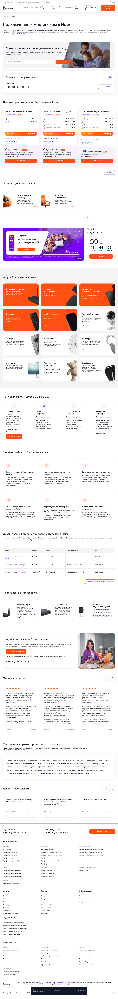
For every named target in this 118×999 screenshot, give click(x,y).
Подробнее (32, 812)
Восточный (57, 760)
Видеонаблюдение (9, 902)
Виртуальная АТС (46, 913)
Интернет (38, 8)
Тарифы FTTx (83, 870)
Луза (17, 767)
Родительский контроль (10, 913)
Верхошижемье (45, 760)
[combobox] (30, 62)
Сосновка (41, 773)
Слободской (11, 773)
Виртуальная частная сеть (49, 899)
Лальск (103, 763)
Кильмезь (10, 763)
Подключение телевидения (11, 934)
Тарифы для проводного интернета (90, 852)
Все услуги (6, 896)
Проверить (62, 62)
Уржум (66, 773)
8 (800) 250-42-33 (91, 9)
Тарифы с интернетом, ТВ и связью (14, 861)
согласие (57, 990)
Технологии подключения (87, 959)
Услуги (31, 8)
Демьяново (91, 760)
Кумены (95, 763)
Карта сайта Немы (9, 974)
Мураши (32, 767)
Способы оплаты (46, 962)
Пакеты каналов (8, 959)
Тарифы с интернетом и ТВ (12, 855)
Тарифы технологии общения (12, 876)
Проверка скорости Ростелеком (89, 965)
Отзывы (5, 956)
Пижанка (50, 770)
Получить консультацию (16, 651)
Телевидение (69, 8)
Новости (5, 953)
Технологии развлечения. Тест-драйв (19, 112)
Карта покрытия (46, 953)
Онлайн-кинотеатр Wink (10, 950)
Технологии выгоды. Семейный (95, 112)
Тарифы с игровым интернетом (51, 852)
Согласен (81, 991)
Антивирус (6, 905)
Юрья (81, 773)
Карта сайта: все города (11, 971)
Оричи (103, 767)
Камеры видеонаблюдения (87, 902)
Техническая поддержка (87, 950)
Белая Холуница (19, 760)
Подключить (21, 161)
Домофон (6, 899)
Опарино (95, 767)
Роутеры (82, 896)
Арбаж (9, 760)
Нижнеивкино (66, 767)
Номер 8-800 (45, 911)
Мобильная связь (78, 7)
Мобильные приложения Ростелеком (53, 956)
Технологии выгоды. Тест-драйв (57, 112)
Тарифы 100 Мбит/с (47, 870)
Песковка (41, 770)
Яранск (88, 773)
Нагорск (50, 767)
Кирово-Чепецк (28, 763)
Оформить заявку (102, 831)
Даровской (80, 760)
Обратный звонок (108, 8)
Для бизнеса (9, 2)
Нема (113, 2)
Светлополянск (92, 770)
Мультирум (6, 911)
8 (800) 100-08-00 (57, 832)
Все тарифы (109, 172)
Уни (60, 773)
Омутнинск (86, 767)
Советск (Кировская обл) (26, 773)
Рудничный (71, 770)
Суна (49, 773)
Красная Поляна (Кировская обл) (79, 763)
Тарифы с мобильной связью (50, 858)
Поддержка (47, 2)
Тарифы (25, 8)
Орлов (9, 770)
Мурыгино (41, 767)
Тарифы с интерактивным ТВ (50, 861)
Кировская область (43, 763)
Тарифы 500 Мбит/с (47, 876)
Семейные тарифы (47, 849)
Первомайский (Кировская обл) (25, 770)
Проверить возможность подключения (100, 218)
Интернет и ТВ (46, 7)
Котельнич (62, 763)
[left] (106, 678)
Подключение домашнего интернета (15, 928)
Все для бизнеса (46, 896)
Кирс (54, 763)
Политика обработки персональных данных (67, 982)
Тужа (55, 773)
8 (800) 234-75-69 (18, 34)
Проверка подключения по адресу (28, 2)
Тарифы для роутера (47, 864)
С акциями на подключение (11, 883)
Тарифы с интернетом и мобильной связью (17, 858)
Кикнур (107, 760)
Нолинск (77, 767)
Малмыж (24, 767)
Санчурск (81, 770)
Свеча (102, 770)
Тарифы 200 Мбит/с (47, 873)
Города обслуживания (86, 962)
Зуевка (99, 760)
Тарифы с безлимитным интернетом (91, 855)
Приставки (82, 899)
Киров (18, 763)
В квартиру (13, 841)
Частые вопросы (84, 953)
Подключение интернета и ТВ (12, 931)
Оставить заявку (14, 436)
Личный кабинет (46, 959)
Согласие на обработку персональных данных (57, 984)
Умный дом (6, 908)
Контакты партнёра (85, 956)
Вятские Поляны (68, 760)
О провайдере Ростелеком (49, 950)
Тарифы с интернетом (10, 852)
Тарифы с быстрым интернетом (51, 855)
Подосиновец (60, 770)
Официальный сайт (47, 965)
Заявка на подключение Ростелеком (14, 925)
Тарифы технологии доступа (12, 873)
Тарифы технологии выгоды (12, 870)
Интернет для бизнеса (48, 905)
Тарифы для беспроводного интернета (91, 849)
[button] (59, 32)
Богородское (32, 760)
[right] (112, 678)
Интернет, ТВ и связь (57, 7)
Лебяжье (10, 767)
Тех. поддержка (105, 87)
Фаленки (74, 773)
